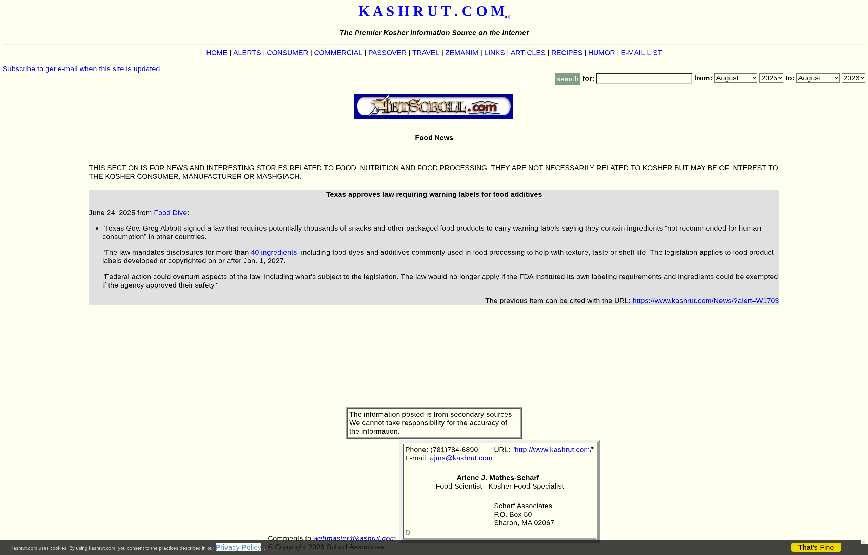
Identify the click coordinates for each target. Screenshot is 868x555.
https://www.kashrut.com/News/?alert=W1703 (706, 301)
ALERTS (247, 52)
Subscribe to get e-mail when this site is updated (81, 69)
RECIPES (567, 52)
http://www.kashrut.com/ (553, 449)
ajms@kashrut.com (461, 458)
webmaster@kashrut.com (354, 538)
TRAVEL (425, 52)
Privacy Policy (238, 547)
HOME (217, 52)
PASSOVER (387, 52)
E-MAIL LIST (641, 52)
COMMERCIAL (338, 52)
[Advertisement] (434, 352)
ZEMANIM (461, 52)
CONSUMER (287, 52)
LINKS (494, 52)
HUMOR (601, 52)
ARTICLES (528, 52)
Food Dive (170, 213)
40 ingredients (274, 252)
